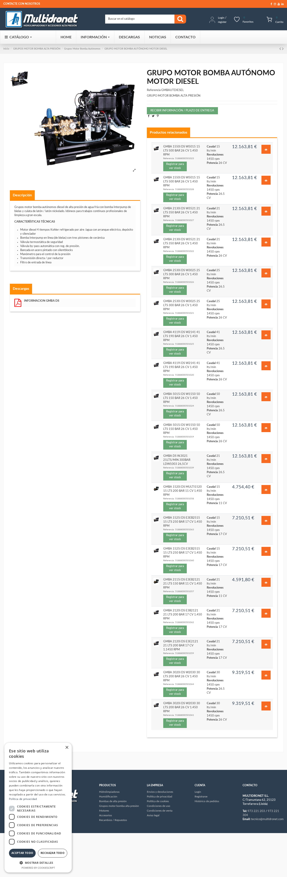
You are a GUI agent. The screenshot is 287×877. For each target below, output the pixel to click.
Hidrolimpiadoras (109, 791)
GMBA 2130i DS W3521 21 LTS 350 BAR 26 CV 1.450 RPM (181, 212)
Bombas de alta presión (113, 801)
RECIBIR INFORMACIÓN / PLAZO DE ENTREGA (182, 110)
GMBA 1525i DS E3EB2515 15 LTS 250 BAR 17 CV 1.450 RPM (182, 521)
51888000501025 (184, 344)
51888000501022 (184, 251)
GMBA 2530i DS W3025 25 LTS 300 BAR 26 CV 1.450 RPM (181, 274)
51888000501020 (184, 375)
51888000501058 (184, 499)
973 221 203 (256, 811)
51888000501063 (184, 529)
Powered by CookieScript (38, 867)
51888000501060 (184, 560)
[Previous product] (280, 49)
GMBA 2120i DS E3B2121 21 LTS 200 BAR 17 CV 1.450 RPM (182, 614)
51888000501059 (184, 653)
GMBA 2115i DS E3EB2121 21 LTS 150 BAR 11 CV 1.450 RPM (182, 583)
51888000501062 (184, 622)
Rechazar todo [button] (53, 853)
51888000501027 (184, 220)
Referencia (154, 90)
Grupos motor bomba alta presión (119, 806)
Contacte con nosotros (21, 3)
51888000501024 (184, 406)
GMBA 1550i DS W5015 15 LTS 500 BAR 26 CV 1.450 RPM (181, 150)
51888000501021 (184, 313)
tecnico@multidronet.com (267, 819)
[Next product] (283, 49)
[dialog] (38, 808)
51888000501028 (184, 189)
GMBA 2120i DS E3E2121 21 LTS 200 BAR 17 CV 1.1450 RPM (180, 645)
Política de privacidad (23, 799)
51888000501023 (184, 158)
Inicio (6, 49)
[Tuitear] (153, 116)
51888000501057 (184, 591)
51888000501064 (184, 684)
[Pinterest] (158, 116)
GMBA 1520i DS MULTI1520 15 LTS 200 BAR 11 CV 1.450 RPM (182, 490)
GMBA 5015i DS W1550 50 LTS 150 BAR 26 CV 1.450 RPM (181, 398)
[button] (38, 862)
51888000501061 (184, 715)
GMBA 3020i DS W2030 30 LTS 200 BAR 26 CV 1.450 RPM (181, 676)
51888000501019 (184, 437)
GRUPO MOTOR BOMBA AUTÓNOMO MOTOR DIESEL (135, 49)
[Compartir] (148, 116)
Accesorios (105, 815)
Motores (104, 810)
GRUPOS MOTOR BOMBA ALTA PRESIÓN (36, 49)
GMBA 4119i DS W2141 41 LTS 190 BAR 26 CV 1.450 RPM (181, 336)
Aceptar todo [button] (22, 853)
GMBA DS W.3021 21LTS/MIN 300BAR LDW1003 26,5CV (176, 460)
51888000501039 (184, 468)
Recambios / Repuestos (113, 820)
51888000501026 (184, 282)
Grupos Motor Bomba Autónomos (82, 49)
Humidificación (108, 796)
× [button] (66, 747)
